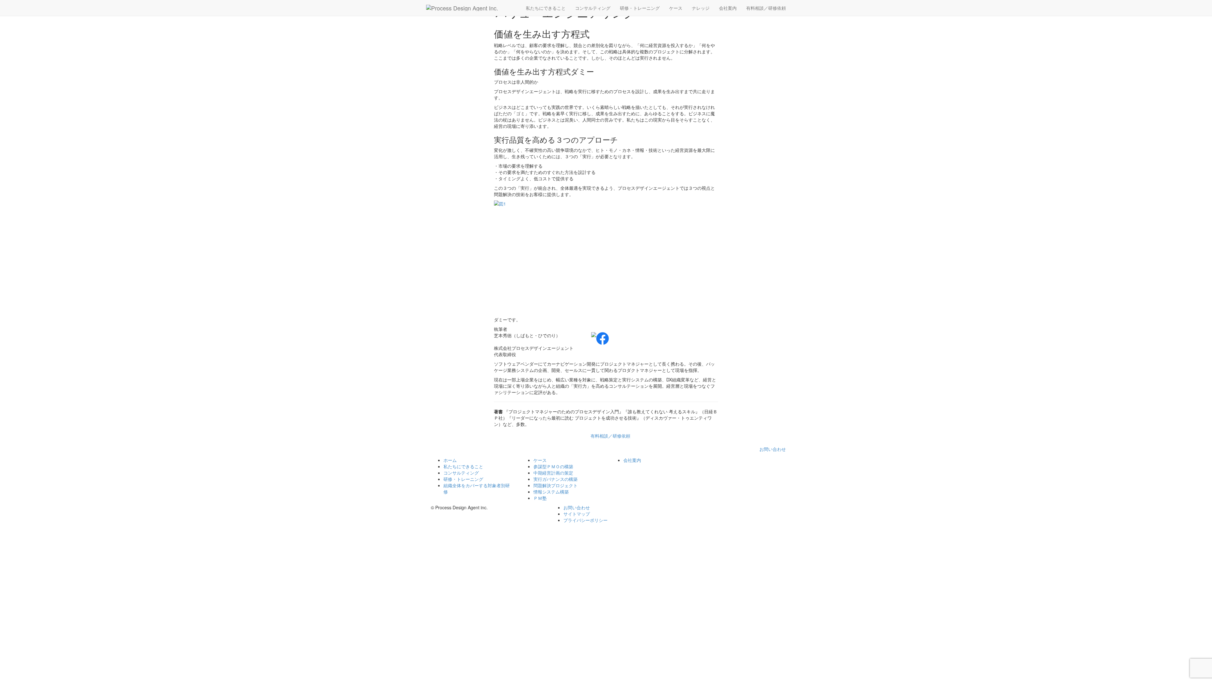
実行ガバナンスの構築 (555, 479)
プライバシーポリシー (585, 520)
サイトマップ (576, 514)
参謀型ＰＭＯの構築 (553, 466)
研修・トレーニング (640, 8)
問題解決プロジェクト (555, 485)
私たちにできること (546, 8)
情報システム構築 (551, 491)
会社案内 (728, 8)
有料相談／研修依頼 (766, 8)
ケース (675, 8)
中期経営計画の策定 (553, 473)
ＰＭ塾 (540, 498)
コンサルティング (592, 8)
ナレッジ (701, 8)
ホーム (450, 460)
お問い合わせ (772, 449)
